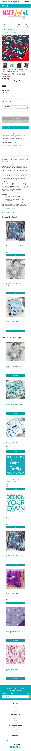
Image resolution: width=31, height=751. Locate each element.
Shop (15, 707)
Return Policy (16, 720)
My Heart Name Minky (12, 518)
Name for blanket (7, 101)
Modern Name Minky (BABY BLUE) (14, 284)
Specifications (22, 151)
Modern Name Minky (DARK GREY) (14, 246)
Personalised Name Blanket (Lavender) (14, 632)
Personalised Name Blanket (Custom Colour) (14, 480)
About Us (16, 709)
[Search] (24, 17)
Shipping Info (16, 729)
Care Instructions (16, 731)
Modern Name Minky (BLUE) (14, 321)
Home (15, 705)
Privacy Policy (15, 722)
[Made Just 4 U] (15, 12)
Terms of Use (16, 718)
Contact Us (16, 711)
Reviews (5, 154)
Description (6, 151)
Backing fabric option (6, 107)
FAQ (16, 716)
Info (21, 80)
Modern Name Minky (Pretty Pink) (14, 669)
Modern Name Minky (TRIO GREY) (14, 442)
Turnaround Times (15, 727)
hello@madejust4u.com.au (8, 208)
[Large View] (4, 65)
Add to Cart (16, 118)
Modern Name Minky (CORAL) (15, 593)
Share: (4, 76)
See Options (15, 255)
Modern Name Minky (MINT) (14, 404)
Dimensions (14, 151)
